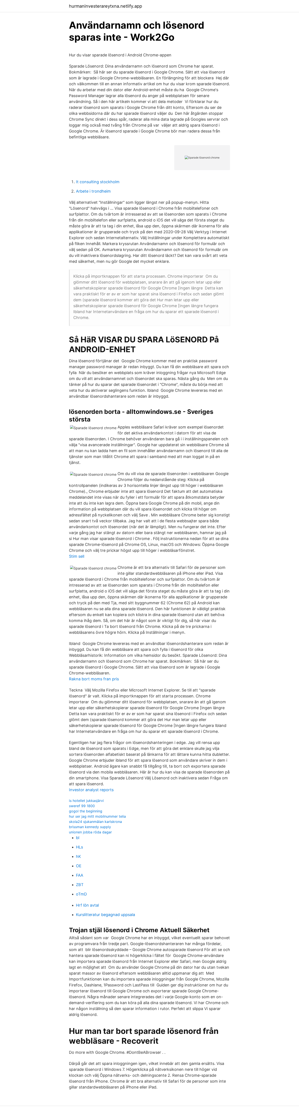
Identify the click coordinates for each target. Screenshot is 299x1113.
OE (78, 866)
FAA (79, 875)
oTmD (81, 894)
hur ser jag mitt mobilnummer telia (97, 816)
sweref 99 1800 (82, 806)
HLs (79, 847)
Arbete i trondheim (93, 191)
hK (78, 856)
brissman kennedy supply (90, 827)
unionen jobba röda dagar (90, 832)
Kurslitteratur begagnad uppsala (105, 914)
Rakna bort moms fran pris (94, 679)
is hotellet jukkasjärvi (86, 800)
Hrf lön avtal (87, 905)
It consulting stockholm (98, 181)
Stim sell (76, 556)
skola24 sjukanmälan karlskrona (95, 821)
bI (77, 837)
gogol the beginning (85, 811)
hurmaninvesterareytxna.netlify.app (105, 6)
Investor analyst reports (91, 789)
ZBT (80, 884)
